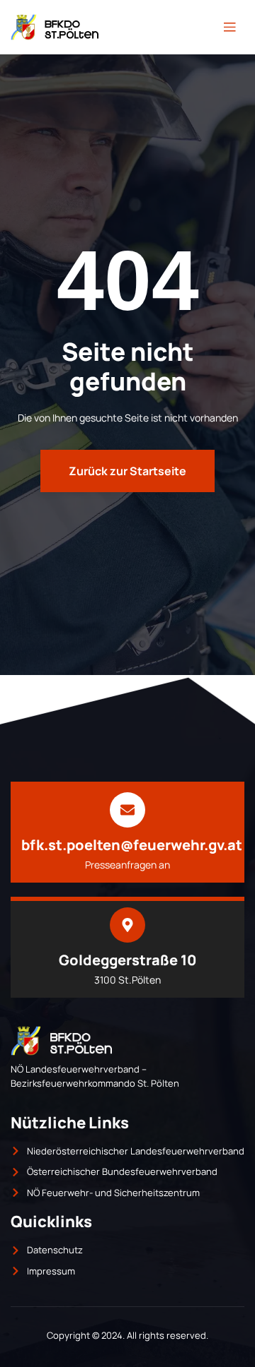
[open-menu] (229, 27)
